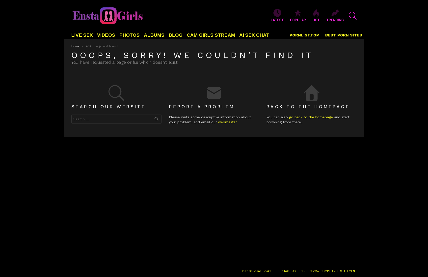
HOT (316, 20)
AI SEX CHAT (254, 35)
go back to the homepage (311, 117)
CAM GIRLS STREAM (211, 35)
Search (156, 120)
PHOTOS (129, 35)
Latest (277, 20)
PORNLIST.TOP (304, 35)
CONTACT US (286, 271)
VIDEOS (106, 35)
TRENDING (335, 20)
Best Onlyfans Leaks (256, 271)
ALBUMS (154, 35)
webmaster (227, 122)
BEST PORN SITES (343, 35)
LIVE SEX (82, 35)
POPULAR (298, 20)
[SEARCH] (353, 15)
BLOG (176, 35)
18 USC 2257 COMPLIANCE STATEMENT (329, 271)
